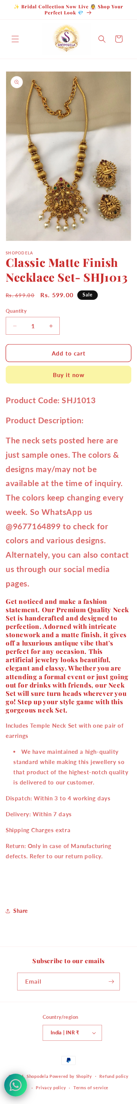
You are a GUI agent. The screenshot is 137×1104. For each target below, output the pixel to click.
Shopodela (37, 1075)
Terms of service (90, 1087)
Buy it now (68, 374)
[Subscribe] (111, 981)
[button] (15, 39)
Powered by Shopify (70, 1075)
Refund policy (113, 1076)
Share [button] (20, 911)
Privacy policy (51, 1087)
